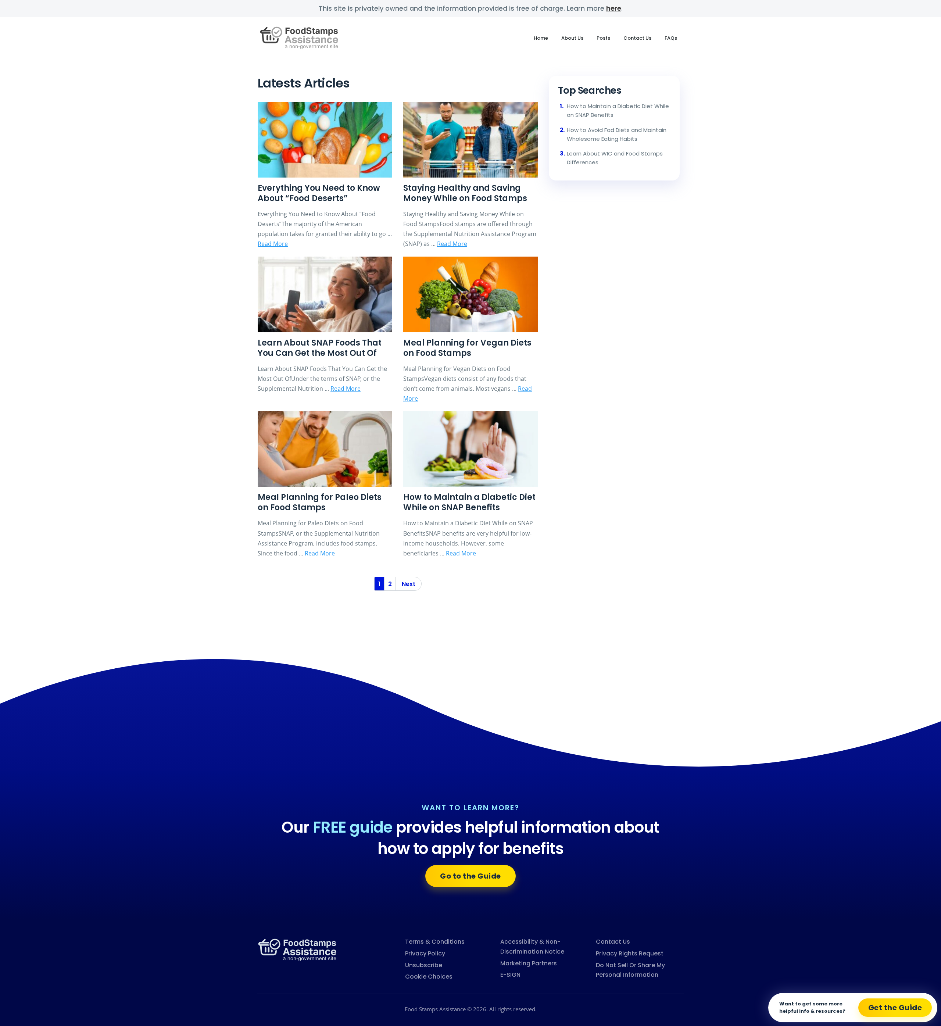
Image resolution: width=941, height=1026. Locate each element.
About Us (572, 38)
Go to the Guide (470, 876)
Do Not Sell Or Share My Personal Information (630, 970)
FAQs (671, 38)
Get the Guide (895, 1007)
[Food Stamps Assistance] (297, 949)
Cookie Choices (428, 976)
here (613, 8)
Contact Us (637, 38)
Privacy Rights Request (629, 953)
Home (541, 38)
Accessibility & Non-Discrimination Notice (532, 946)
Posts (603, 38)
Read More (273, 244)
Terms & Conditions (435, 941)
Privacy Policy (425, 953)
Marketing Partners (528, 963)
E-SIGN (510, 974)
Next (408, 584)
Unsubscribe (423, 965)
